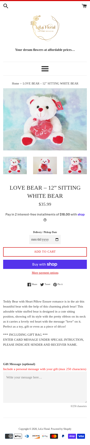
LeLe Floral (44, 428)
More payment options (45, 272)
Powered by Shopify (61, 428)
